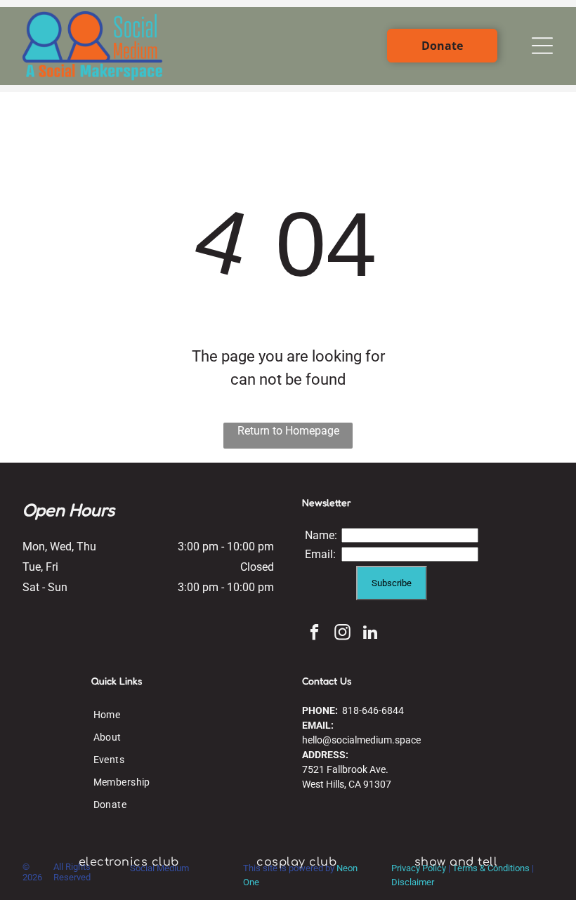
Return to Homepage (288, 430)
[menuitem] (122, 714)
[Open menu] (542, 45)
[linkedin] (370, 634)
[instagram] (342, 634)
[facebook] (314, 634)
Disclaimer (412, 882)
